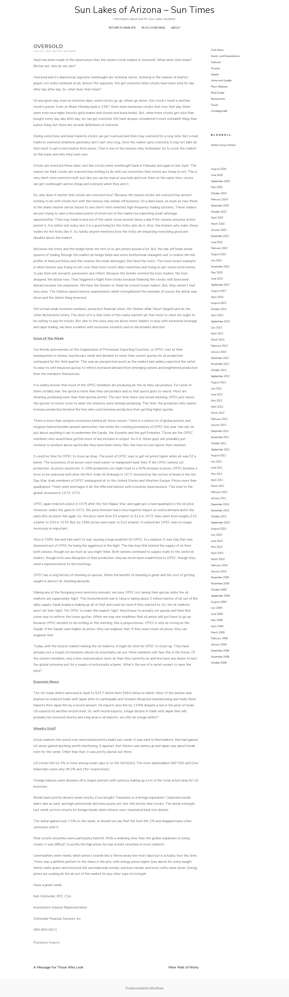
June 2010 (217, 541)
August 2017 (218, 291)
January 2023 (218, 230)
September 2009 (220, 595)
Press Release (219, 86)
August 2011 (218, 455)
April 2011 (217, 480)
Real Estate (217, 92)
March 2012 (217, 413)
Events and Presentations (225, 56)
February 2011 (219, 492)
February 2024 (219, 199)
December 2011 (220, 431)
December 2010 (220, 504)
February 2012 (219, 419)
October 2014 (218, 309)
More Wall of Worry (183, 967)
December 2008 (220, 650)
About (175, 27)
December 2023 (220, 205)
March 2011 (217, 486)
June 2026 (217, 175)
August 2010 (218, 528)
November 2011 (220, 437)
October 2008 (218, 662)
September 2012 (220, 376)
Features (216, 62)
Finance (54, 942)
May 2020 (216, 272)
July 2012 (216, 388)
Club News (217, 50)
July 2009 (216, 608)
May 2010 (216, 547)
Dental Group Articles (223, 145)
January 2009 (218, 644)
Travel (214, 105)
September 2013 (220, 321)
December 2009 (220, 577)
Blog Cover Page (153, 27)
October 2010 (218, 516)
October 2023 (218, 211)
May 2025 (216, 187)
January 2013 (218, 352)
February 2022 (219, 248)
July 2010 (216, 535)
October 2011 (218, 443)
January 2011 (218, 498)
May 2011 (216, 474)
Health (215, 74)
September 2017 (220, 284)
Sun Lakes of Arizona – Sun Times (144, 10)
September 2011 (220, 449)
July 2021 (216, 260)
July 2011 (216, 461)
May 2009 (216, 620)
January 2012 (218, 425)
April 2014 (217, 315)
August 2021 (218, 254)
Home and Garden (221, 80)
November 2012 (220, 364)
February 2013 (219, 345)
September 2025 (220, 181)
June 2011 (217, 467)
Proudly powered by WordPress (144, 988)
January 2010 (218, 571)
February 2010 (219, 565)
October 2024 (218, 193)
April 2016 (217, 297)
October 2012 (218, 370)
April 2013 (217, 333)
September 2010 (220, 522)
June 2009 (217, 614)
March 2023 (217, 223)
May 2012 (216, 400)
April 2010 (217, 553)
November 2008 (220, 656)
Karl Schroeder (66, 51)
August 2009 (218, 602)
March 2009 (217, 632)
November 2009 (220, 583)
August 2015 (218, 303)
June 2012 (217, 394)
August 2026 (218, 169)
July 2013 (216, 327)
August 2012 (218, 382)
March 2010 (217, 559)
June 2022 (217, 242)
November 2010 (220, 510)
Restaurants (218, 99)
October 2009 (218, 589)
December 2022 (220, 236)
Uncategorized (219, 111)
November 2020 (220, 266)
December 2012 (220, 358)
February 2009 (219, 638)
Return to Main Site (122, 27)
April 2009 (217, 626)
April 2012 (217, 406)
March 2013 (217, 339)
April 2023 (217, 217)
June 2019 (217, 278)
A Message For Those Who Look (58, 967)
